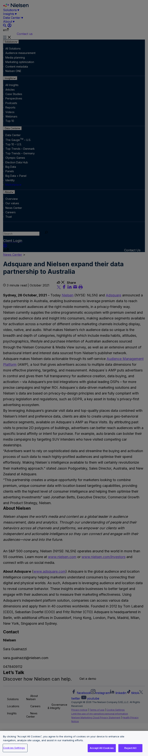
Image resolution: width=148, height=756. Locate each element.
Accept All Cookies (102, 747)
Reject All (130, 747)
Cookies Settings (14, 747)
